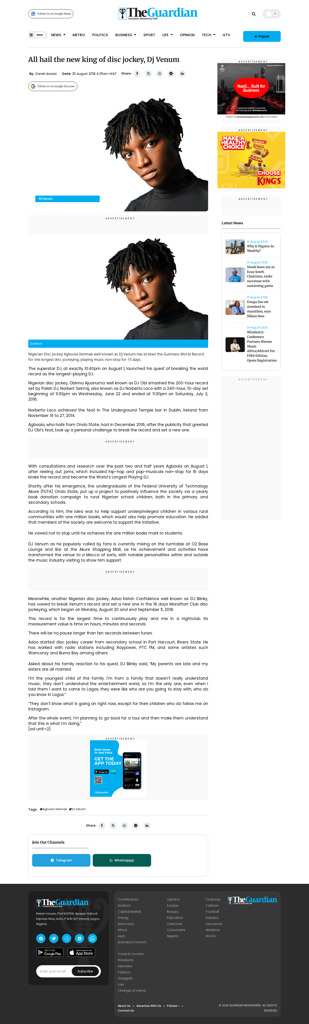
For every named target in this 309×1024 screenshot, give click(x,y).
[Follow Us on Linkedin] (79, 938)
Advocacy (126, 924)
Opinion (187, 35)
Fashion (212, 905)
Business (124, 35)
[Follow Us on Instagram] (66, 938)
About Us (124, 1006)
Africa (122, 930)
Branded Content (132, 942)
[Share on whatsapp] (159, 73)
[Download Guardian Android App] (49, 952)
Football (212, 911)
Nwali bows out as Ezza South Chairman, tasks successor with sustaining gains (261, 276)
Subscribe (85, 971)
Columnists (176, 930)
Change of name (132, 990)
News (56, 35)
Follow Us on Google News (54, 14)
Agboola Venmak (55, 809)
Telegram (64, 860)
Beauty (172, 911)
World (210, 936)
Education (175, 917)
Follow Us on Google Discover (56, 86)
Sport (149, 35)
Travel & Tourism (131, 954)
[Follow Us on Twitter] (53, 938)
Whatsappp (124, 860)
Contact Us (126, 1010)
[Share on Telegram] (171, 73)
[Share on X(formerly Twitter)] (148, 73)
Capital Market (129, 911)
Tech (207, 35)
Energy (123, 917)
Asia (121, 936)
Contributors (128, 899)
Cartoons (174, 924)
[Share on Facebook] (137, 73)
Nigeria (172, 936)
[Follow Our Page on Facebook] (40, 938)
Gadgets (125, 978)
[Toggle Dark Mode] (271, 13)
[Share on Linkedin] (182, 73)
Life (165, 35)
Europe (172, 905)
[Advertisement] (251, 449)
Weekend (125, 960)
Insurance (214, 924)
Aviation (124, 905)
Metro (79, 35)
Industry (212, 917)
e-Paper (261, 36)
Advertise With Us (148, 1006)
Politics (100, 35)
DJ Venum (79, 809)
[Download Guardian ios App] (81, 952)
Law (121, 984)
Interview (125, 966)
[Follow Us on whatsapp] (92, 938)
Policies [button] (172, 1006)
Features (213, 899)
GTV (226, 35)
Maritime (213, 930)
